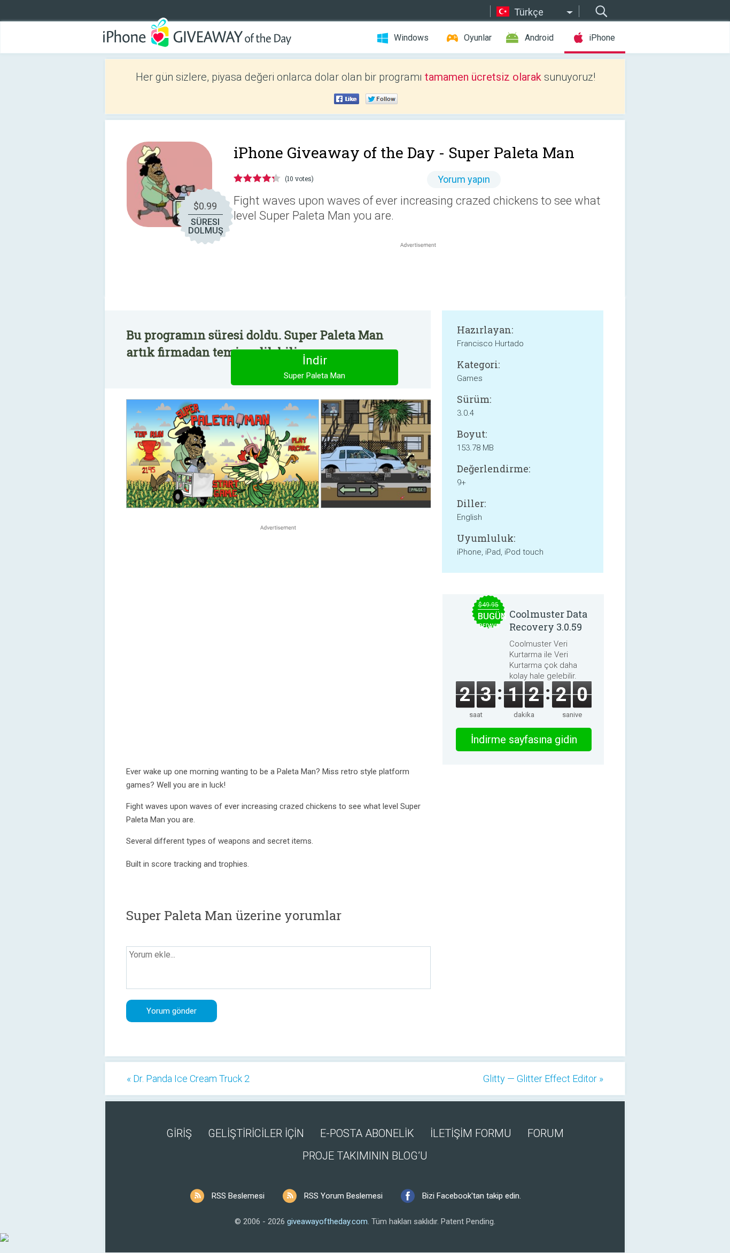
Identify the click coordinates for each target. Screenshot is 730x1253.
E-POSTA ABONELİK (367, 1133)
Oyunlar (478, 38)
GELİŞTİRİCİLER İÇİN (256, 1133)
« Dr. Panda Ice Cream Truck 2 (188, 1078)
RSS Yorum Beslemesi (343, 1196)
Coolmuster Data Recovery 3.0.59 (548, 620)
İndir (314, 367)
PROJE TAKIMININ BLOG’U (365, 1155)
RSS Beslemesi (238, 1196)
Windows (411, 38)
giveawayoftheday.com (327, 1221)
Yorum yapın (464, 179)
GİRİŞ (179, 1133)
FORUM (545, 1133)
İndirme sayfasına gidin (524, 739)
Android (539, 38)
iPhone (602, 38)
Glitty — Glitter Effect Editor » (543, 1078)
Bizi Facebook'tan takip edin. (471, 1196)
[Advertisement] (423, 275)
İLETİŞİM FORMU (470, 1133)
